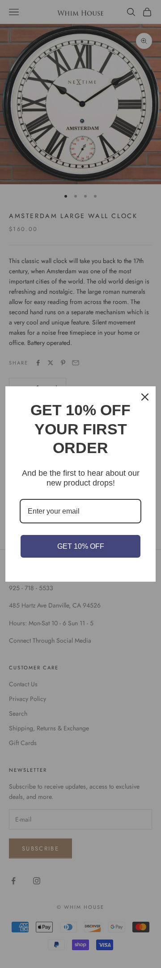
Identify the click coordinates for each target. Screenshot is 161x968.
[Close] (145, 397)
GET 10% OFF (80, 546)
